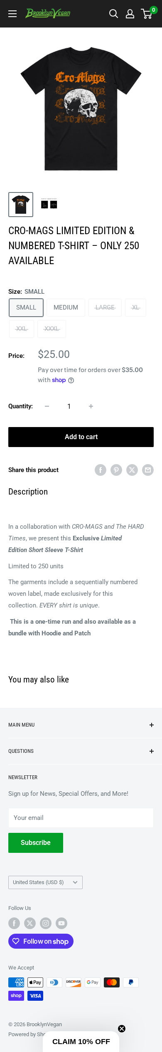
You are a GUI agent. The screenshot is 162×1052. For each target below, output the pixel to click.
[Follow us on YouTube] (61, 923)
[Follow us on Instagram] (46, 923)
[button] (81, 1041)
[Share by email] (148, 470)
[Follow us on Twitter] (30, 923)
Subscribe (36, 843)
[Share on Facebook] (100, 470)
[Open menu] (12, 13)
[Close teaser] (122, 1029)
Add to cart (81, 437)
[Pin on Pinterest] (116, 470)
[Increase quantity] (91, 406)
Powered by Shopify (31, 1034)
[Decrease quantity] (47, 406)
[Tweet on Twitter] (132, 470)
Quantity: (20, 406)
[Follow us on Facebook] (14, 923)
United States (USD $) (38, 882)
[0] (147, 14)
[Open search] (113, 13)
